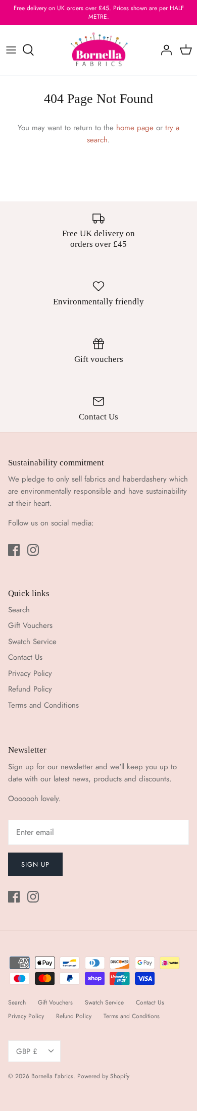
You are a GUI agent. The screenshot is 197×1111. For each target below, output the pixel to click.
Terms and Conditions (43, 705)
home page (135, 127)
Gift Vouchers (30, 625)
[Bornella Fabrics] (98, 50)
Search (19, 609)
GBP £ (26, 1051)
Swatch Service (32, 641)
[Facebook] (14, 550)
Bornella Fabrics (52, 1076)
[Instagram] (33, 550)
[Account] (164, 50)
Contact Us (25, 657)
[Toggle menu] (11, 50)
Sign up (35, 864)
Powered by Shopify (103, 1076)
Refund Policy (30, 689)
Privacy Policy (30, 673)
